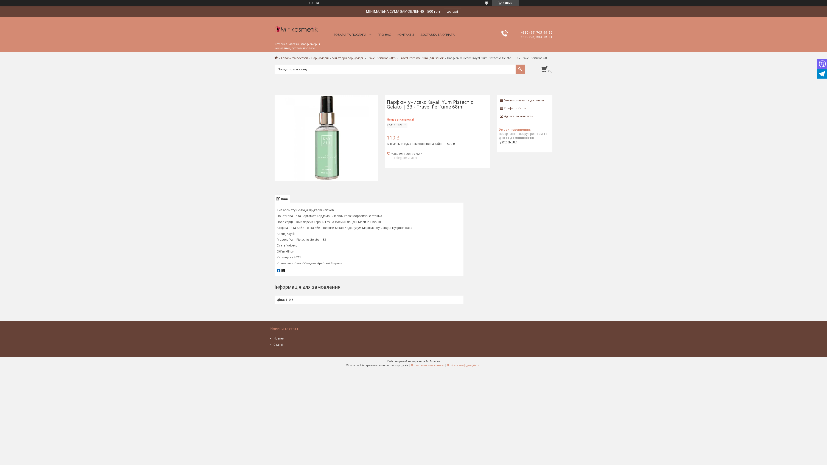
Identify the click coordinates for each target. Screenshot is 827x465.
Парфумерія (320, 58)
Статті (278, 345)
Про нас (384, 35)
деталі (452, 11)
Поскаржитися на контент (427, 365)
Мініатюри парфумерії (348, 58)
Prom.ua (435, 361)
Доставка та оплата (437, 35)
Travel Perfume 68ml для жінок (421, 58)
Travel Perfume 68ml (381, 58)
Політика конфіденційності (464, 365)
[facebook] (278, 271)
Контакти (405, 35)
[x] (283, 271)
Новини (279, 338)
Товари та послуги (349, 35)
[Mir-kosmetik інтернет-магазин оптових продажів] (296, 28)
